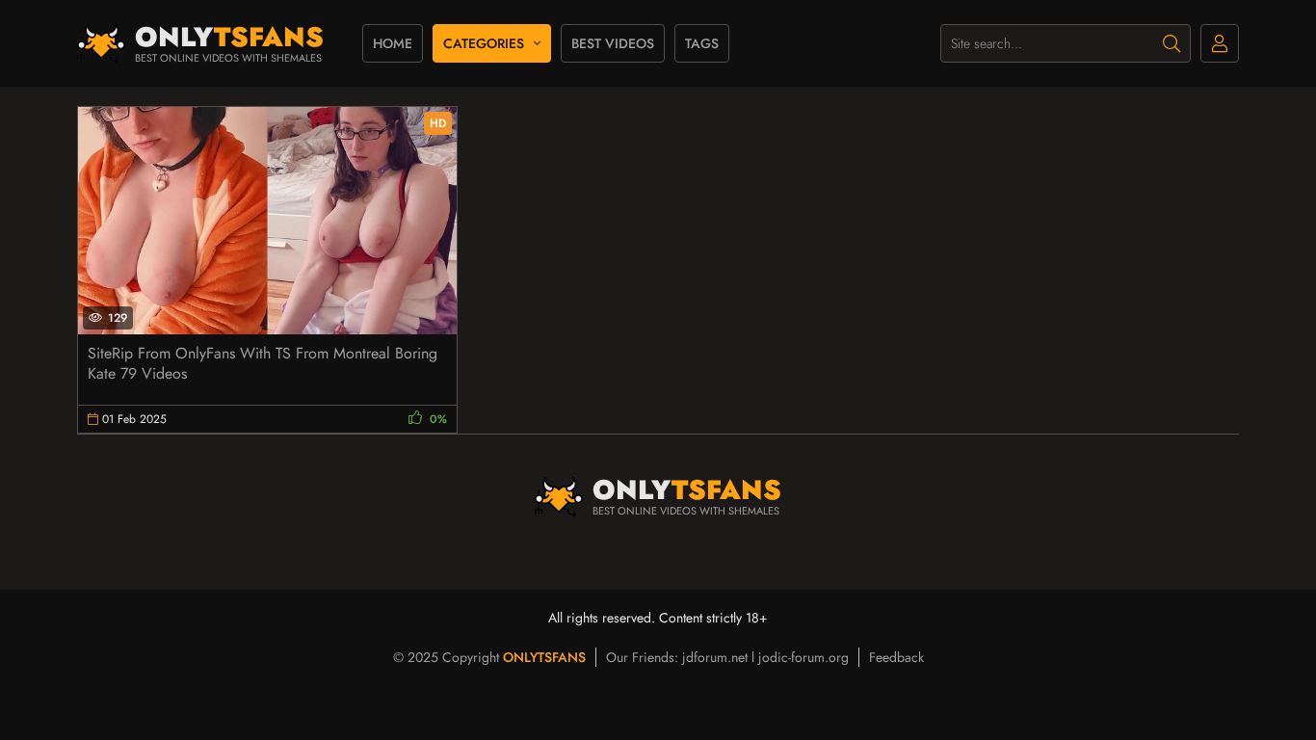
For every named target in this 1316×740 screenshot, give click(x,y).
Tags (702, 43)
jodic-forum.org (803, 657)
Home (392, 43)
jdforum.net (715, 657)
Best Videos (612, 43)
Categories (483, 43)
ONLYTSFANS (544, 657)
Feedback (896, 657)
